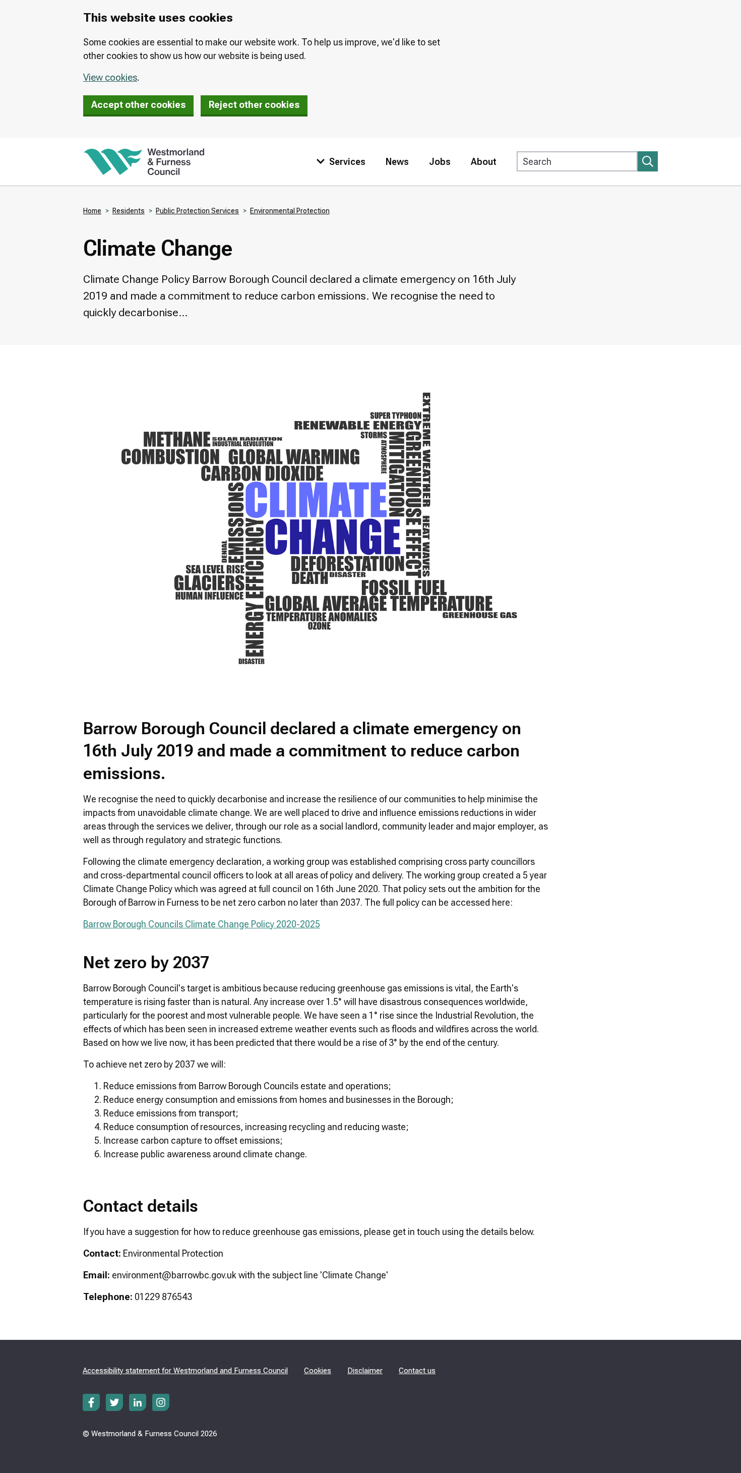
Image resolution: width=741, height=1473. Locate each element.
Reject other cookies (254, 104)
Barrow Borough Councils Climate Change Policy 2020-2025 (201, 924)
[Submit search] (648, 161)
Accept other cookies (138, 104)
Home (92, 211)
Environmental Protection (290, 211)
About (484, 161)
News (397, 161)
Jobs (440, 161)
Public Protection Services (197, 211)
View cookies (110, 77)
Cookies (317, 1370)
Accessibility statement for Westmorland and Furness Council (185, 1370)
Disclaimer (365, 1370)
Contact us (417, 1370)
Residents (128, 211)
